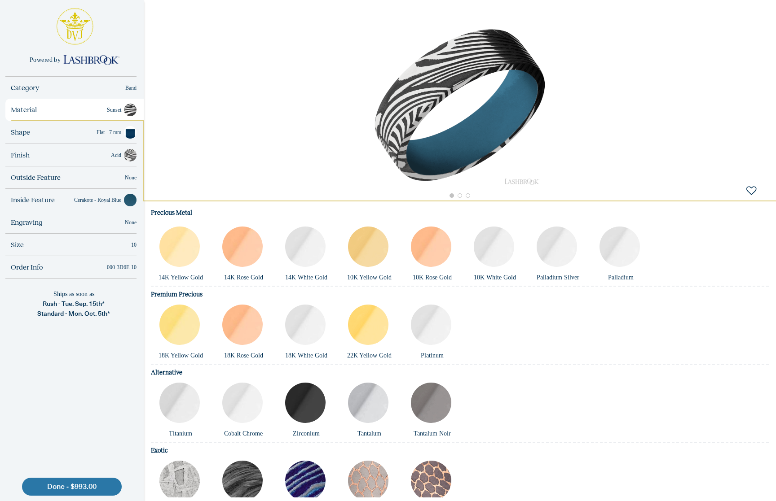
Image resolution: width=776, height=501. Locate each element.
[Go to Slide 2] (460, 195)
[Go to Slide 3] (468, 195)
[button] (460, 105)
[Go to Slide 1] (452, 195)
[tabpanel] (460, 350)
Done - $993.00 (72, 486)
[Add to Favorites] (751, 190)
